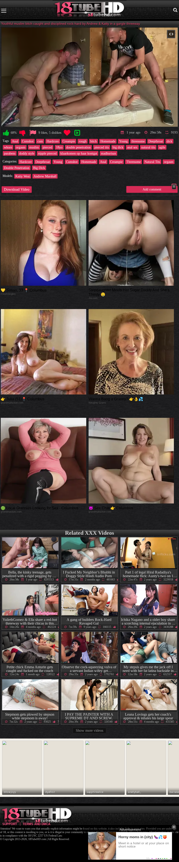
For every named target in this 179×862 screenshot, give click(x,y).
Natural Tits (152, 162)
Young (123, 141)
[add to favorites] (67, 133)
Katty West (22, 176)
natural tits (148, 147)
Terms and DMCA (36, 824)
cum (40, 141)
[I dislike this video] (22, 133)
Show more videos (89, 730)
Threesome (133, 162)
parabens (9, 153)
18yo (59, 147)
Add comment (159, 188)
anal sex (132, 147)
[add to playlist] (77, 133)
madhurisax (108, 153)
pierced (47, 147)
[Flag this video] (33, 133)
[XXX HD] (90, 10)
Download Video (16, 189)
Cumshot (28, 141)
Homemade (107, 141)
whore (8, 147)
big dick (118, 147)
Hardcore (53, 141)
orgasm (20, 147)
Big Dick (39, 168)
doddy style (26, 153)
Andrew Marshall (45, 176)
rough (82, 141)
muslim (34, 147)
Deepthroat (155, 141)
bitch (93, 141)
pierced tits (101, 147)
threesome (138, 141)
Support (9, 824)
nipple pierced (47, 153)
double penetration (78, 147)
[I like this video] (6, 133)
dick (169, 141)
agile (162, 147)
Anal (15, 141)
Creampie (68, 141)
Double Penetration (16, 168)
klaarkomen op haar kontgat (78, 153)
